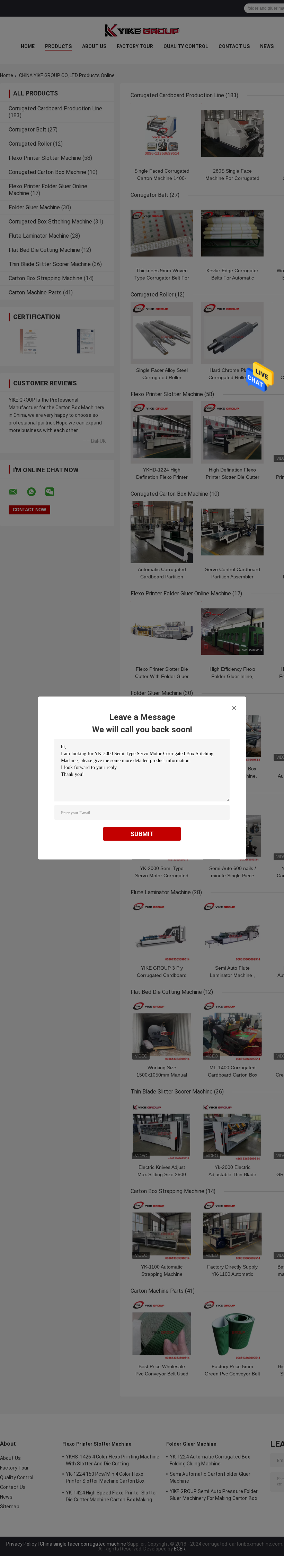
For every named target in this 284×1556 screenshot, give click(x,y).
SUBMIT (142, 834)
